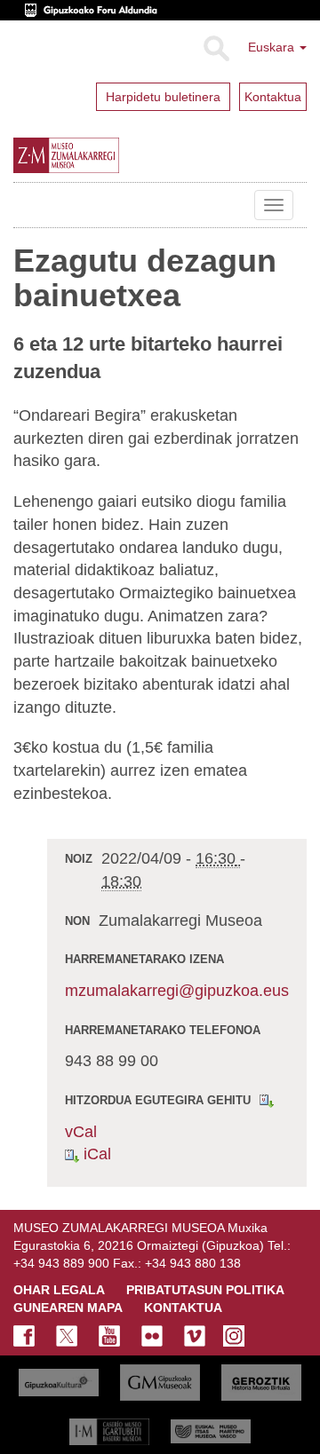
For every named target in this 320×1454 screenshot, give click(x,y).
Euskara (273, 47)
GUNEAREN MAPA (68, 1307)
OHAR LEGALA (59, 1290)
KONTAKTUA (183, 1307)
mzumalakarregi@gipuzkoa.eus (177, 991)
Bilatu (215, 49)
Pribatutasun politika (205, 1290)
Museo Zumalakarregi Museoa (26, 205)
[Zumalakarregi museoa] (101, 155)
